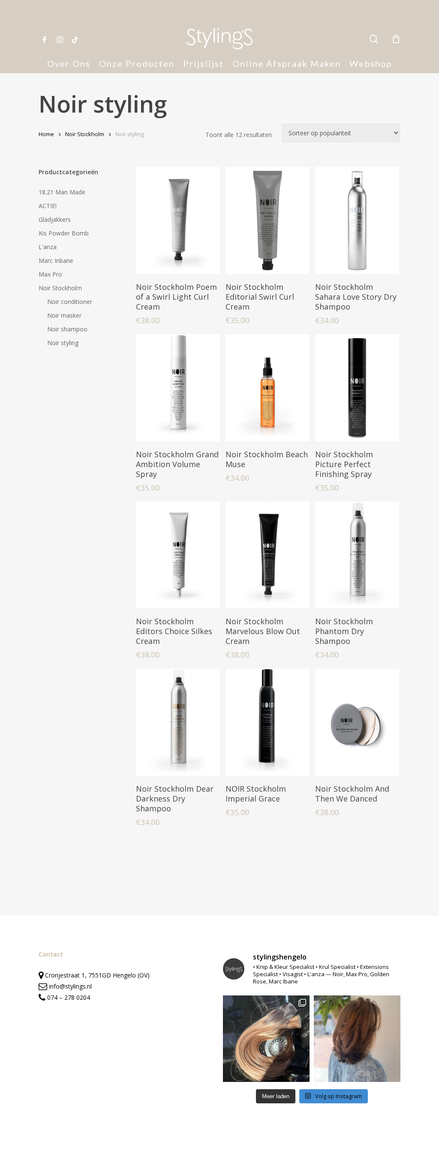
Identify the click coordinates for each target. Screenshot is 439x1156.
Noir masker (64, 315)
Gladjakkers (55, 219)
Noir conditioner (69, 302)
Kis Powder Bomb (64, 233)
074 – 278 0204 (68, 997)
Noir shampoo (67, 329)
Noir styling (62, 343)
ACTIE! (48, 206)
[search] (374, 39)
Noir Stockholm (84, 134)
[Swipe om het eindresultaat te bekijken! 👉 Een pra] (266, 1038)
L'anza (48, 247)
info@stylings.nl (70, 986)
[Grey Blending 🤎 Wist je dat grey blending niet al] (357, 1038)
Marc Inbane (56, 260)
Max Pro (50, 274)
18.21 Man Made (62, 192)
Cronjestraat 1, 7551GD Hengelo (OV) (96, 975)
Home (46, 134)
